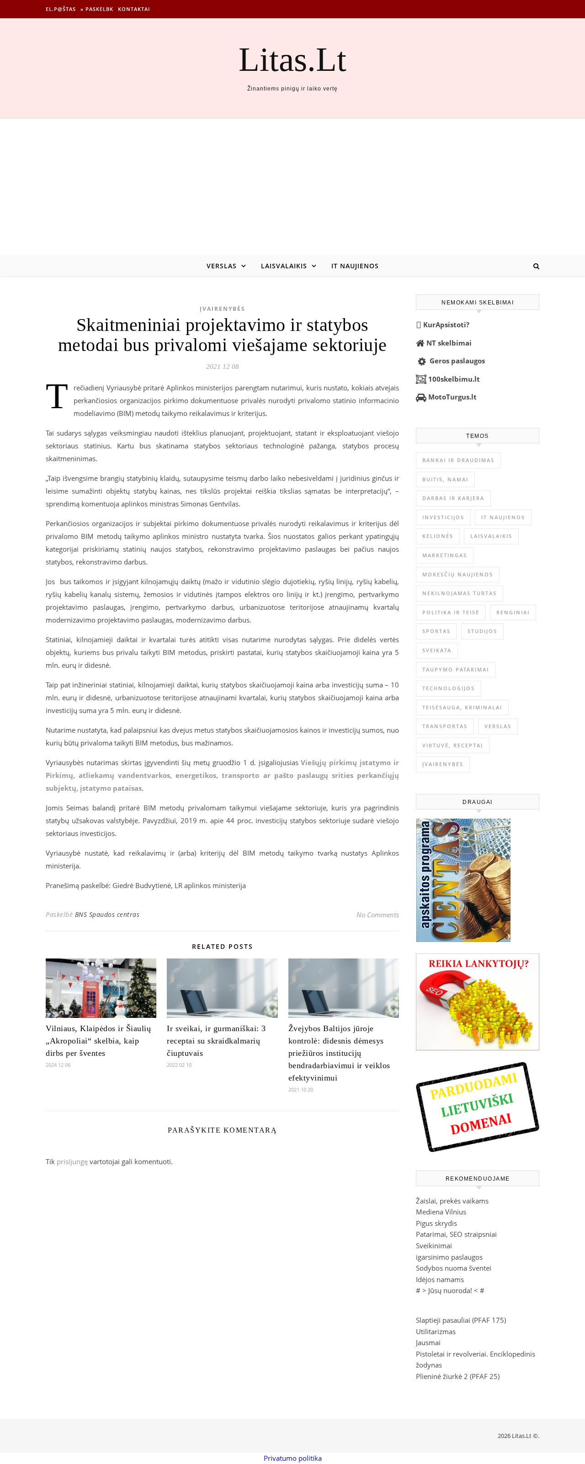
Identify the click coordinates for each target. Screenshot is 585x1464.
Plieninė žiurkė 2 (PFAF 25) (458, 1376)
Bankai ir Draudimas (458, 460)
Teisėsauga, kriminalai (462, 707)
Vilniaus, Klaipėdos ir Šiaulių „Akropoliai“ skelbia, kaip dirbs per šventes (98, 1041)
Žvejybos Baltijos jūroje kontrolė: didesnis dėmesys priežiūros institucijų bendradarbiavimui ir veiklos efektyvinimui (339, 1053)
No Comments (377, 914)
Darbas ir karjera (453, 498)
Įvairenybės (222, 309)
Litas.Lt (292, 59)
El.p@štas (61, 8)
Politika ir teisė (450, 612)
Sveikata (437, 650)
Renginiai (513, 612)
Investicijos (443, 517)
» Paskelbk (96, 8)
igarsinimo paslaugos (449, 1257)
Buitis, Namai (445, 479)
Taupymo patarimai (455, 669)
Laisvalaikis (284, 265)
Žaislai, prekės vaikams (452, 1200)
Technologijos (448, 688)
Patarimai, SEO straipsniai (456, 1234)
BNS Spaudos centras (107, 914)
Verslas (222, 265)
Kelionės (437, 535)
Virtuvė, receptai (452, 745)
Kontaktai (134, 8)
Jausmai (428, 1342)
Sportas (436, 631)
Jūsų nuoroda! (450, 1290)
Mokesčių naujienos (457, 574)
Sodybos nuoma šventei (453, 1267)
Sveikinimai (434, 1245)
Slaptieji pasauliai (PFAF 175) (461, 1320)
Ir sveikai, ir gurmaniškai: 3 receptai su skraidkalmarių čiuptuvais (216, 1041)
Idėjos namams (440, 1279)
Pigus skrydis (436, 1223)
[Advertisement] (292, 187)
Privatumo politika (293, 1458)
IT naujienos (355, 265)
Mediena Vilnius (441, 1211)
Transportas (445, 726)
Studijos (482, 631)
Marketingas (444, 555)
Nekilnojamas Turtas (459, 593)
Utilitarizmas (436, 1331)
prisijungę (72, 1161)
